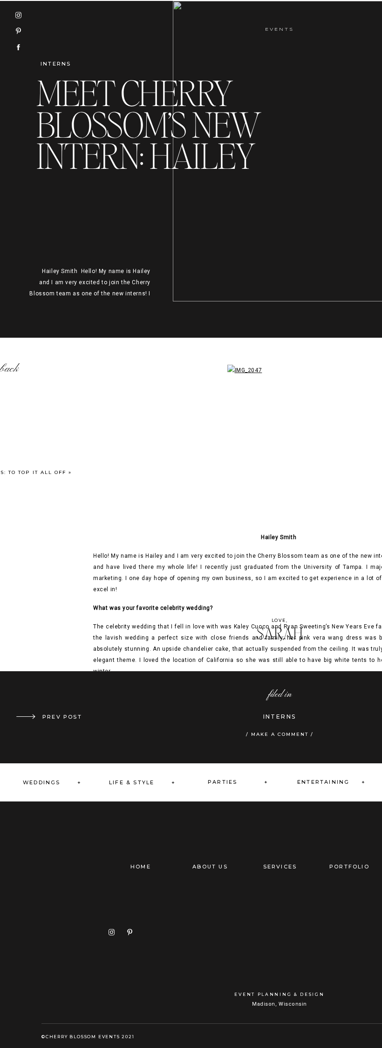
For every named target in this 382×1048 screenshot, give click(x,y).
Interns (56, 63)
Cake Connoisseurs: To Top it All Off (87, 717)
